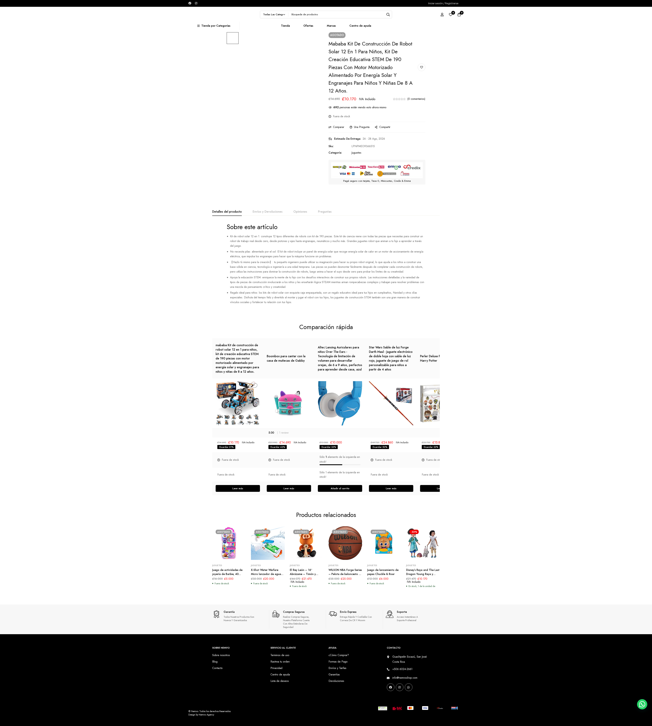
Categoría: (335, 153)
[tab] (227, 212)
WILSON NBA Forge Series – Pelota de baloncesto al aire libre (345, 574)
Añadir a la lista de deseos (421, 67)
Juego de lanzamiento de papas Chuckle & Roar (383, 572)
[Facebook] (190, 3)
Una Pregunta (361, 127)
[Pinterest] (388, 697)
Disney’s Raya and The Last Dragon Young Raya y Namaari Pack (422, 574)
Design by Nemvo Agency (201, 714)
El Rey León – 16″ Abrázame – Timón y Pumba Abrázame (303, 574)
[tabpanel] (326, 265)
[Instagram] (196, 3)
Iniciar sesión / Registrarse (443, 3)
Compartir (384, 127)
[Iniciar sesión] (442, 14)
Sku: (331, 146)
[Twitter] (409, 697)
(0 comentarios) (416, 99)
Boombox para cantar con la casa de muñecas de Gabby (286, 358)
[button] (340, 488)
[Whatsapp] (408, 687)
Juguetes (356, 153)
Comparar (338, 127)
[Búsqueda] (388, 14)
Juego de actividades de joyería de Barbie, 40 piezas (227, 574)
